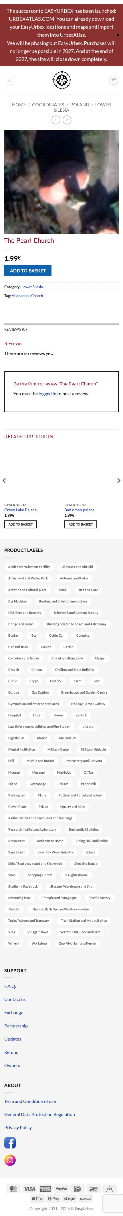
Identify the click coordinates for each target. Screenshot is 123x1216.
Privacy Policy (18, 1127)
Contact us (15, 999)
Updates (12, 1038)
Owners (12, 1065)
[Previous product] (67, 119)
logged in (47, 393)
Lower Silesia (32, 287)
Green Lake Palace (20, 510)
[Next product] (55, 119)
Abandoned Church (27, 295)
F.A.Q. (10, 986)
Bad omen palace (79, 510)
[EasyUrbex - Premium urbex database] (61, 80)
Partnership (16, 1025)
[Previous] (4, 492)
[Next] (118, 492)
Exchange (13, 1012)
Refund (11, 1052)
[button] (9, 80)
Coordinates (48, 104)
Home (19, 104)
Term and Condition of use (30, 1101)
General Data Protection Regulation (39, 1114)
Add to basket (28, 270)
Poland (79, 104)
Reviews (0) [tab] (15, 329)
